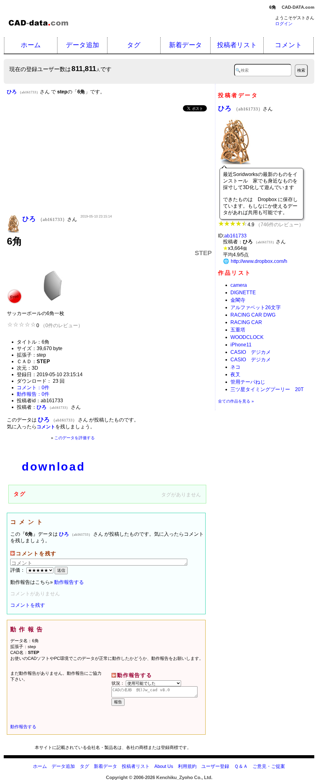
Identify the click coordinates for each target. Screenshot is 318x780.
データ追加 (82, 44)
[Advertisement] (109, 163)
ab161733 (235, 235)
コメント (288, 44)
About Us (163, 766)
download (53, 466)
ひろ (240, 108)
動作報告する (69, 582)
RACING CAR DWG (252, 315)
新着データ (185, 44)
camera (238, 285)
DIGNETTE (243, 292)
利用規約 (187, 766)
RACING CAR (246, 322)
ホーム (31, 44)
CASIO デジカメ (250, 352)
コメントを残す (27, 605)
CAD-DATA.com (298, 7)
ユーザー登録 (215, 766)
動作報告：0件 (33, 394)
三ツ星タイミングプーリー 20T (267, 389)
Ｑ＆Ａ (241, 766)
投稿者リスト (237, 44)
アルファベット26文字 (255, 307)
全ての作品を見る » (236, 401)
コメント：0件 (33, 387)
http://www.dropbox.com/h (259, 261)
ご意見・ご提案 (268, 766)
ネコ (235, 367)
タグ (134, 44)
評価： (18, 570)
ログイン (284, 23)
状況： (118, 683)
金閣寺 (237, 300)
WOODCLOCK (247, 337)
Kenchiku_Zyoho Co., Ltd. (184, 777)
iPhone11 (241, 344)
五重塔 (237, 329)
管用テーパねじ (247, 382)
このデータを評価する (74, 437)
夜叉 (235, 374)
